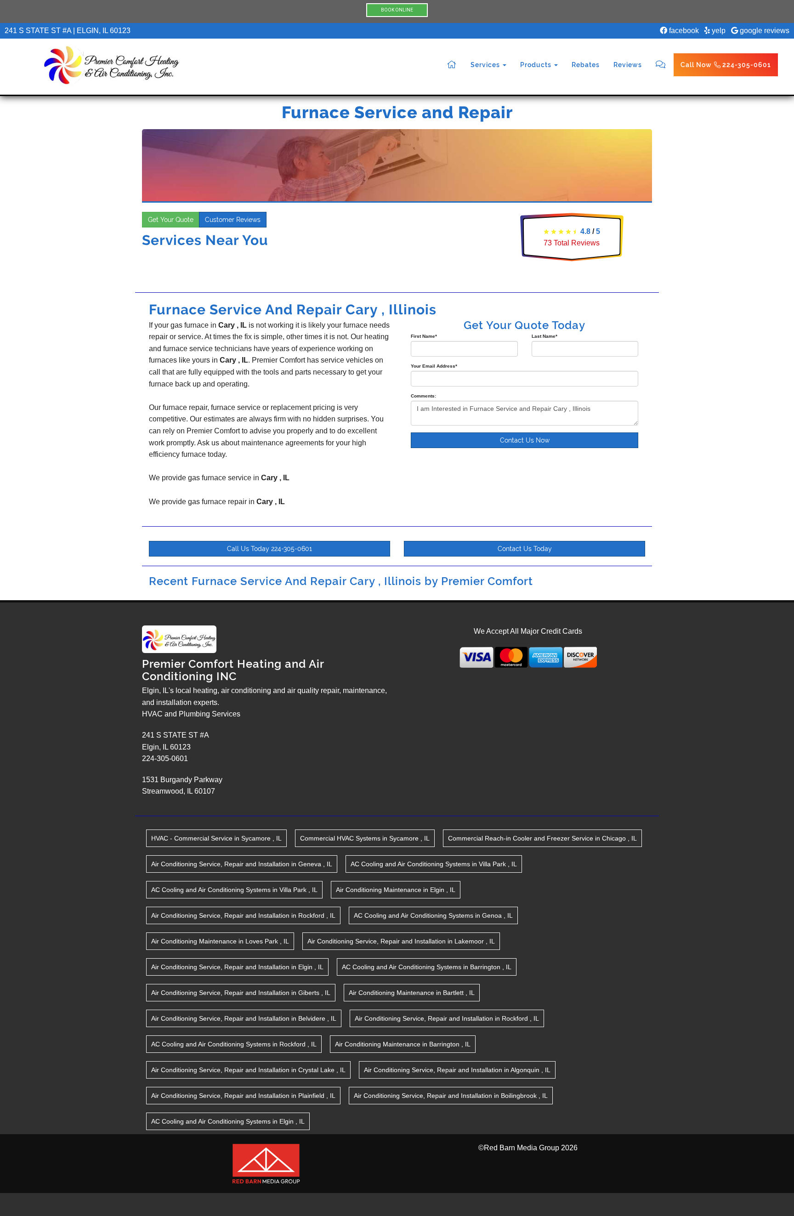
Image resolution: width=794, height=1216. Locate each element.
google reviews (763, 30)
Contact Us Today (525, 548)
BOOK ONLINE (397, 9)
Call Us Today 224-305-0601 (269, 548)
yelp (718, 30)
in (216, 838)
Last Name (544, 336)
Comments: (423, 395)
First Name (424, 336)
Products (536, 64)
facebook (683, 30)
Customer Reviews (233, 219)
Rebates (586, 64)
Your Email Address (434, 366)
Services (486, 64)
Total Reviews (572, 243)
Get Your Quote (170, 219)
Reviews (627, 64)
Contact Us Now (525, 440)
